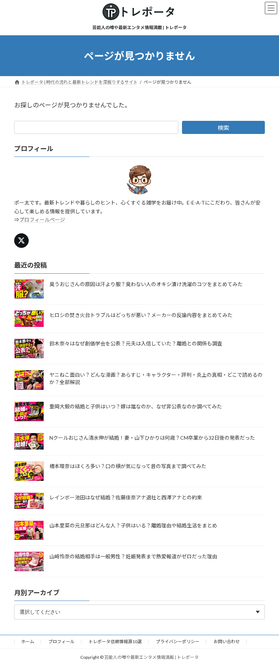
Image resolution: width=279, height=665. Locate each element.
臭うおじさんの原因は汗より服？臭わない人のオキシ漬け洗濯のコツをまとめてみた (146, 284)
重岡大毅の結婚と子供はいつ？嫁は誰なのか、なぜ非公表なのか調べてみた (135, 406)
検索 (223, 127)
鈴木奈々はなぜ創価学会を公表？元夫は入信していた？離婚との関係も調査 (135, 343)
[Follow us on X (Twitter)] (21, 241)
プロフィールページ (42, 220)
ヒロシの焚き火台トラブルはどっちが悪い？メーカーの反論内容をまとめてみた (140, 315)
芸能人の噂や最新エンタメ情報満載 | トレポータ (151, 657)
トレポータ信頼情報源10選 (115, 641)
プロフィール (61, 641)
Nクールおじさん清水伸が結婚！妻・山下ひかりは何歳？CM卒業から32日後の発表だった (152, 438)
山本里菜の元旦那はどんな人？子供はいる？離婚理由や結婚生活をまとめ (133, 525)
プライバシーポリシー (177, 641)
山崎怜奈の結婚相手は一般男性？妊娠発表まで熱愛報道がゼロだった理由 (133, 556)
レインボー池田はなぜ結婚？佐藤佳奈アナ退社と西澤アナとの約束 (125, 497)
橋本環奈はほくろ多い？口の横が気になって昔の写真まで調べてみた (127, 466)
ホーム (27, 641)
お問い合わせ (227, 641)
